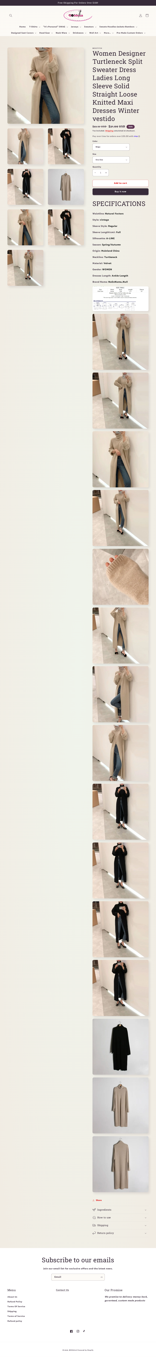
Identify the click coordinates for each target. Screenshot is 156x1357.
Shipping (109, 130)
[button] (10, 15)
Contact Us (62, 1290)
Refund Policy (14, 1301)
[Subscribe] (101, 1277)
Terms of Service (16, 1316)
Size (94, 154)
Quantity (97, 167)
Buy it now (120, 192)
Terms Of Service (16, 1306)
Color (95, 141)
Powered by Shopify (85, 1350)
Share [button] (99, 1200)
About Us (12, 1297)
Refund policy (14, 1321)
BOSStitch (73, 1350)
